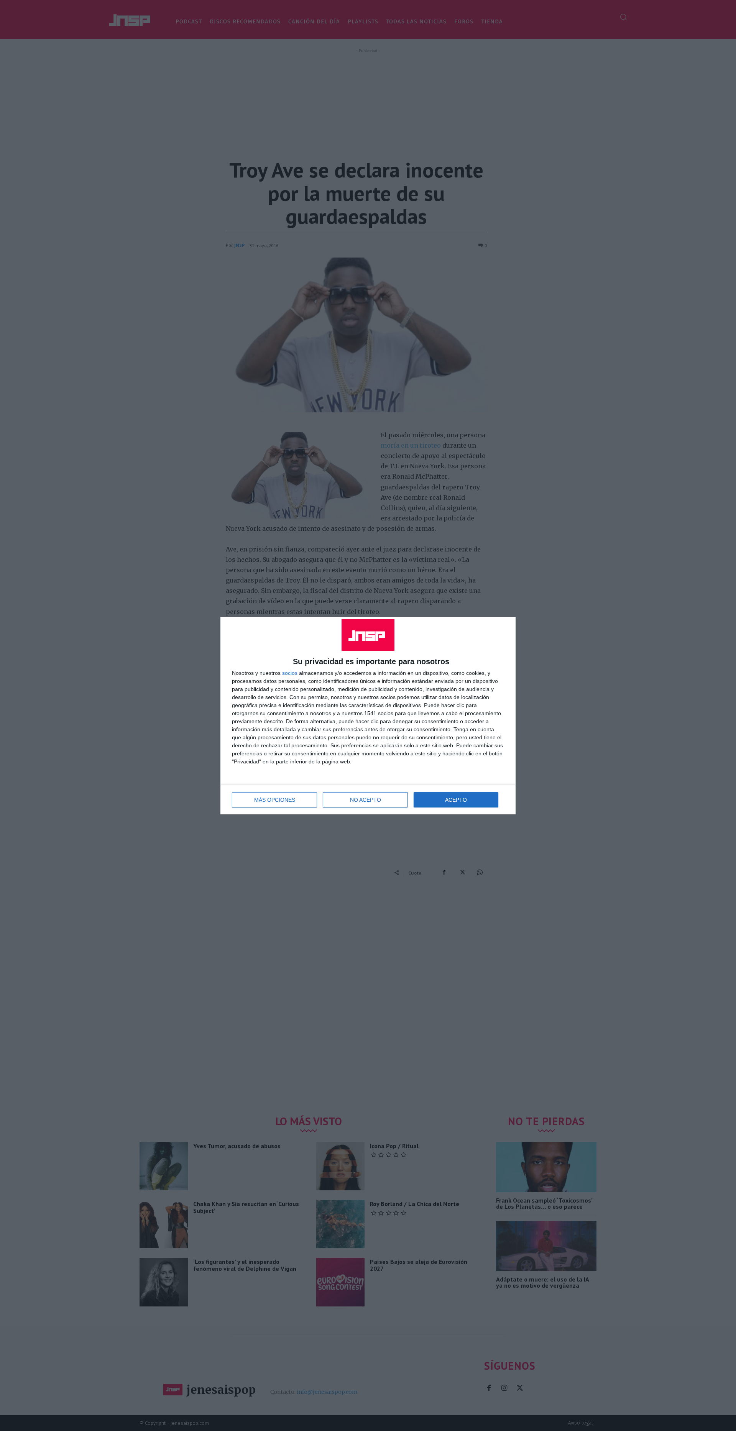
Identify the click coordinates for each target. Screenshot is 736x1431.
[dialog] (368, 715)
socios (289, 673)
